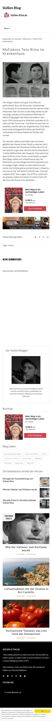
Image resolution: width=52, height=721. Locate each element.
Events (44, 454)
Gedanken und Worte (11, 458)
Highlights (38, 458)
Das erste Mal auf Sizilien (12, 454)
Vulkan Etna (19, 463)
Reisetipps (7, 463)
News (11, 245)
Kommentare (8, 41)
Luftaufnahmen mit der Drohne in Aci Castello (26, 590)
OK (42, 711)
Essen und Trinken (31, 454)
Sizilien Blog (12, 8)
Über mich (30, 463)
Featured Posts (9, 517)
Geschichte (27, 458)
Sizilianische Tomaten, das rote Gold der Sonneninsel (26, 632)
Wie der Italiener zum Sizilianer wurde (20, 489)
